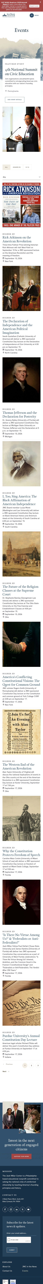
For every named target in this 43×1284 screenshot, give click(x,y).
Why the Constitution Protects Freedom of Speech (21, 853)
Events (25, 1271)
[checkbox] (16, 167)
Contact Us (7, 1271)
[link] (6, 1071)
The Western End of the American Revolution (18, 766)
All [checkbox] (6, 167)
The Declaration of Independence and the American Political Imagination (17, 326)
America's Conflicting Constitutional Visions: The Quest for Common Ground (21, 680)
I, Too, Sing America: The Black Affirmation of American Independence (20, 500)
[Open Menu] (32, 15)
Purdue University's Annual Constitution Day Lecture (21, 1037)
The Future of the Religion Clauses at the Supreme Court (20, 590)
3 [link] (38, 1065)
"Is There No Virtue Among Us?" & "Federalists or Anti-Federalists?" (21, 938)
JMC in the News (29, 1266)
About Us (6, 1266)
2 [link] (31, 1065)
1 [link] (24, 1065)
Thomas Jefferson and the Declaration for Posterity (20, 414)
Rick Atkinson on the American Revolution (17, 239)
